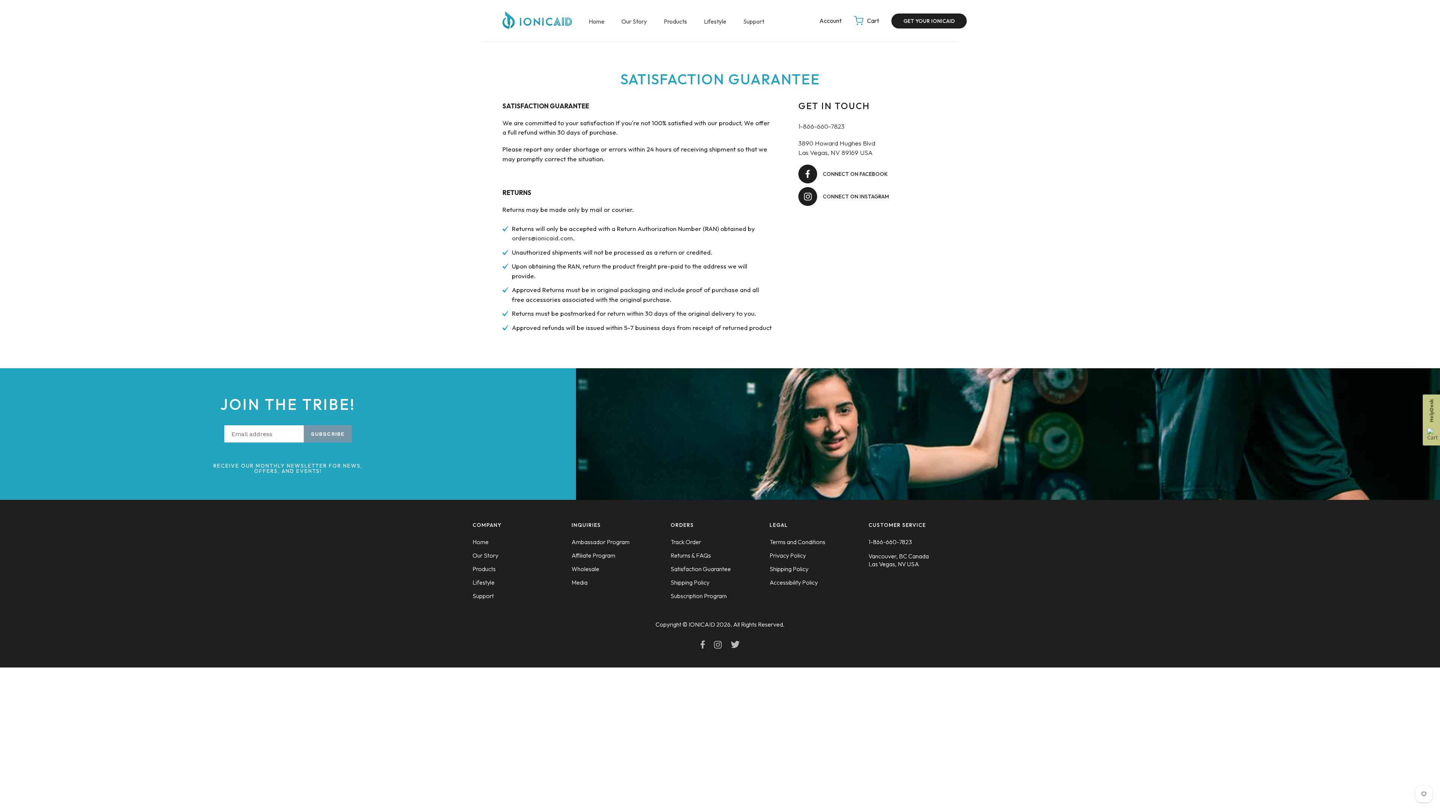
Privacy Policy (788, 555)
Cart (873, 20)
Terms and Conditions (797, 542)
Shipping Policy (690, 582)
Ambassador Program (601, 542)
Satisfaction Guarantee (700, 569)
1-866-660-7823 (890, 542)
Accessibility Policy (794, 582)
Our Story (634, 21)
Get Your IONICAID (929, 21)
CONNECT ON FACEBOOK (855, 174)
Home (596, 21)
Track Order (685, 542)
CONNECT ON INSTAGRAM (856, 196)
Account (831, 20)
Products (675, 21)
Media (580, 582)
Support (753, 21)
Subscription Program (698, 596)
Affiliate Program (593, 555)
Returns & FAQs (690, 555)
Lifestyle (715, 21)
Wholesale (585, 569)
